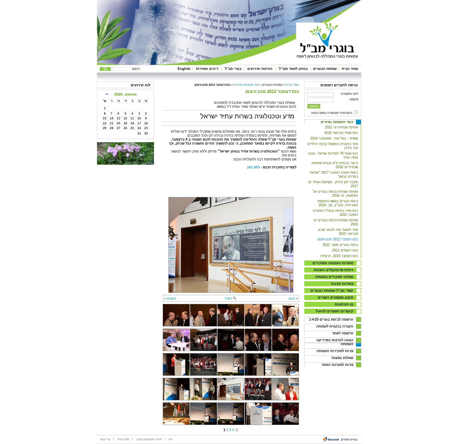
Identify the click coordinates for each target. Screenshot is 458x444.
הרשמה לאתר (342, 333)
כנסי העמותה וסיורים (337, 122)
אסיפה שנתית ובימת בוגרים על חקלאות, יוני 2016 (335, 194)
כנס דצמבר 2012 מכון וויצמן (338, 239)
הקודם (171, 299)
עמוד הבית (350, 69)
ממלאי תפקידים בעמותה (334, 277)
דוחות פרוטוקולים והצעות (333, 270)
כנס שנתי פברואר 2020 (341, 133)
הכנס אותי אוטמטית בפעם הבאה (331, 112)
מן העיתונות (344, 304)
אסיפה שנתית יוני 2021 (341, 127)
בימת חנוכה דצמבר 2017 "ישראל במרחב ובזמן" (334, 174)
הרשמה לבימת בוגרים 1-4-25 (331, 319)
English (184, 69)
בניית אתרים (349, 439)
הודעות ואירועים (259, 69)
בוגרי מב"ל (233, 69)
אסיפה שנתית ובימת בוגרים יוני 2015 (335, 222)
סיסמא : (353, 99)
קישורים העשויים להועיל (334, 311)
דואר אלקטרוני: (349, 93)
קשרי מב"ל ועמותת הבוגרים (331, 291)
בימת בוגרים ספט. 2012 (340, 245)
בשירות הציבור (342, 284)
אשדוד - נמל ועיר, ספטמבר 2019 (334, 138)
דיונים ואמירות (207, 69)
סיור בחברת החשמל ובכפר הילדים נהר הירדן (332, 146)
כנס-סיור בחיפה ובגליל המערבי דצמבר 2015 (335, 213)
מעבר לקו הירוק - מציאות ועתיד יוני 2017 (333, 184)
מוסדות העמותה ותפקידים (332, 263)
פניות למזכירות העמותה (334, 351)
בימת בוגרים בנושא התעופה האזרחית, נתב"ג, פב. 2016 (337, 203)
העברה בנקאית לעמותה (334, 326)
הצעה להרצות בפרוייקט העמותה (334, 342)
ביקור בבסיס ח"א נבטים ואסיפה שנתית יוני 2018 (334, 165)
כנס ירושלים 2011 (345, 250)
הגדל (228, 299)
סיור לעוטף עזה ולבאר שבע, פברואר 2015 (337, 232)
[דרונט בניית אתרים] (331, 441)
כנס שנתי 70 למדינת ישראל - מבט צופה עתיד (333, 155)
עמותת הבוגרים (325, 69)
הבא (292, 299)
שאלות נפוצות (342, 358)
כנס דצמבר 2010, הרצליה (339, 256)
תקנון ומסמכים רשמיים (335, 297)
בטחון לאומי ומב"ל (293, 69)
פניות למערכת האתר (337, 365)
